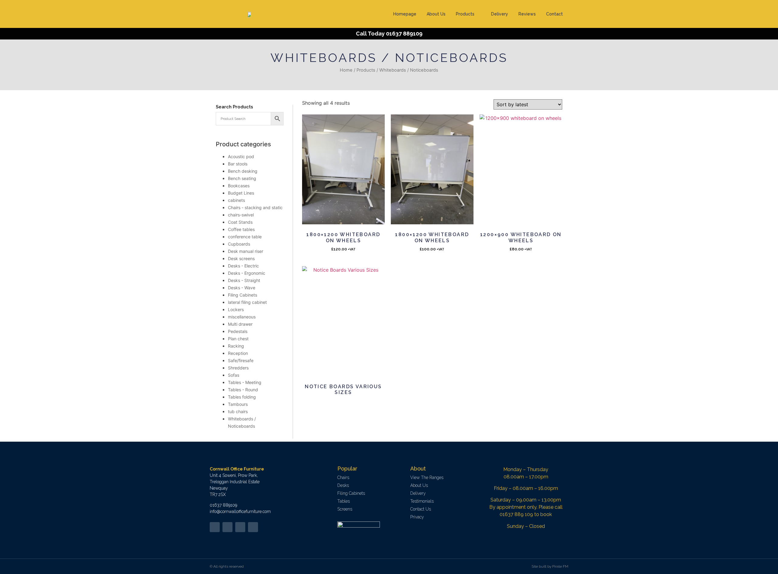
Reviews (527, 14)
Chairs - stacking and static (255, 207)
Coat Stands (240, 222)
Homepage (404, 14)
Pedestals (237, 331)
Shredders (238, 367)
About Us (436, 14)
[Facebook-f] (227, 527)
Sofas (233, 375)
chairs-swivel (241, 214)
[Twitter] (215, 527)
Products (465, 14)
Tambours (238, 404)
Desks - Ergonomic (246, 273)
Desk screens (241, 258)
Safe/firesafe (240, 360)
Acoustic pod (241, 156)
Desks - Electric (243, 265)
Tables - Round (243, 389)
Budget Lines (241, 192)
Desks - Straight (244, 280)
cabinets (236, 200)
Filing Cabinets (242, 294)
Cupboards (239, 243)
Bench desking (242, 171)
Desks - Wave (241, 287)
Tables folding (242, 396)
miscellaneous (242, 316)
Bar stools (237, 163)
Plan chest (238, 338)
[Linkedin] (240, 527)
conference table (245, 236)
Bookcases (239, 185)
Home (346, 70)
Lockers (236, 309)
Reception (238, 353)
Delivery (499, 14)
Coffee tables (241, 229)
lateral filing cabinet (247, 302)
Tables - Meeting (244, 382)
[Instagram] (253, 527)
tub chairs (238, 411)
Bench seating (242, 178)
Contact (554, 14)
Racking (236, 345)
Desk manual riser (245, 251)
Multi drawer (240, 324)
